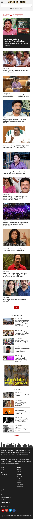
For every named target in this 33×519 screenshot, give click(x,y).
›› (20, 308)
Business (19, 481)
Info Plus (19, 479)
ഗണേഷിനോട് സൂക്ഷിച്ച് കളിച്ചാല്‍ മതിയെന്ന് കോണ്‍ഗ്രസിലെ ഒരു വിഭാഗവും (14, 121)
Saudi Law (3, 500)
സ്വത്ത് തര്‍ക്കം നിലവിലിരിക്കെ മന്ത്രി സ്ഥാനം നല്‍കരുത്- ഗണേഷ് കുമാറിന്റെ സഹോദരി (15, 198)
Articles (19, 469)
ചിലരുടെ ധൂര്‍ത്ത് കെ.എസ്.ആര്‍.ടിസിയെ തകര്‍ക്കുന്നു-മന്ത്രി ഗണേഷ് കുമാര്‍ (16, 42)
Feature (19, 474)
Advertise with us (5, 502)
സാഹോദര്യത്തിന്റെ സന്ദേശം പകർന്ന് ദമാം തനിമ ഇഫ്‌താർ (22, 333)
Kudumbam (20, 484)
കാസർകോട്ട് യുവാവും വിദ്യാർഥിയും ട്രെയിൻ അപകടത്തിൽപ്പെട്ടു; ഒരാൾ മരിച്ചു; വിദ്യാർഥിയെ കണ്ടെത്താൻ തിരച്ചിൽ (22, 324)
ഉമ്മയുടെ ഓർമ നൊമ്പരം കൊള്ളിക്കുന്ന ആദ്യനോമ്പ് (22, 412)
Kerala (2, 481)
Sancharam (20, 486)
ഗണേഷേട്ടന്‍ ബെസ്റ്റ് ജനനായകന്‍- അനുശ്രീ (14, 300)
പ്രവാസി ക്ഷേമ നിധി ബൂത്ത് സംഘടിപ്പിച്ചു (21, 341)
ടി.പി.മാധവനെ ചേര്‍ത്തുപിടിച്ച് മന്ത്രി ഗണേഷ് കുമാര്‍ (15, 71)
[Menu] (2, 2)
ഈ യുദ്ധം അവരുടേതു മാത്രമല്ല (22, 394)
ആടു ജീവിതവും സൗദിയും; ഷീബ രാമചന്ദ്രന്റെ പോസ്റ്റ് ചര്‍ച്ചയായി (21, 359)
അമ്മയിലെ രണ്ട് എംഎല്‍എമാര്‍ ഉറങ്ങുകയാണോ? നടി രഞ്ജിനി (14, 249)
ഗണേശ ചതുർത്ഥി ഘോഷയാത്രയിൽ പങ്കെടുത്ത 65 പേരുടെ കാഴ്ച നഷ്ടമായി (16, 224)
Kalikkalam (3, 492)
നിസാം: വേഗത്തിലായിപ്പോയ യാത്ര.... (21, 429)
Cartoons (19, 471)
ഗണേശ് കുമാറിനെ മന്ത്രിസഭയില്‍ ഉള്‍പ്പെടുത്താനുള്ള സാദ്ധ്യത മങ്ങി (14, 172)
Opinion (19, 467)
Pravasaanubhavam (6, 497)
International (4, 479)
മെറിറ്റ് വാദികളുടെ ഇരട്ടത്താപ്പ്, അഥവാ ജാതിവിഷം (21, 404)
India (2, 477)
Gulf (2, 472)
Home (2, 467)
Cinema (19, 482)
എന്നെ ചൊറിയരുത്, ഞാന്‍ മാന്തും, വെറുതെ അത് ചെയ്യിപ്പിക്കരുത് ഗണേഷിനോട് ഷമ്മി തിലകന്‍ (15, 275)
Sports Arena (4, 494)
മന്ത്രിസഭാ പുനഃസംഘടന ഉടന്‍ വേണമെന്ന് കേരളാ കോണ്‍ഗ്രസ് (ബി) (16, 95)
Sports (2, 490)
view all (16, 435)
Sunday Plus (20, 477)
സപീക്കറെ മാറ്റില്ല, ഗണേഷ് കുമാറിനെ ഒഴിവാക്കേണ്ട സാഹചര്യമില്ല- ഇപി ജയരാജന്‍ (16, 147)
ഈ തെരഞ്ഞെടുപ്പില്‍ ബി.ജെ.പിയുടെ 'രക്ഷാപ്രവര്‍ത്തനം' (21, 420)
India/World (4, 475)
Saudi (2, 470)
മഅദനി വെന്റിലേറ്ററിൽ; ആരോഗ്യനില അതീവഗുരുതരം (22, 350)
